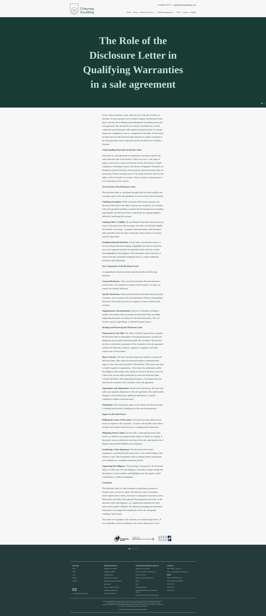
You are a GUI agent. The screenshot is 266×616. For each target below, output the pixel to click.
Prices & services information (175, 581)
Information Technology (111, 590)
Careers (74, 581)
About (135, 12)
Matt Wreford (144, 609)
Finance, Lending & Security (111, 587)
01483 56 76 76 (164, 5)
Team (179, 12)
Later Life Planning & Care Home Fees (145, 571)
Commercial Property (110, 571)
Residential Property (141, 587)
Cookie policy (170, 590)
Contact (185, 12)
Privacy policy (171, 584)
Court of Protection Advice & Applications (147, 595)
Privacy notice (171, 587)
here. (162, 604)
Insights (193, 12)
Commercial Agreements (110, 568)
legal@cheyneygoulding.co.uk (185, 5)
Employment (107, 584)
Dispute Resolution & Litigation (112, 581)
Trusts (137, 581)
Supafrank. (131, 609)
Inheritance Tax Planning (142, 568)
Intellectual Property (110, 593)
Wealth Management (164, 12)
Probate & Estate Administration (144, 578)
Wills (137, 584)
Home (129, 12)
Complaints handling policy (174, 577)
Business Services (146, 12)
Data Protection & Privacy (111, 578)
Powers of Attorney (140, 575)
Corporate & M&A (108, 575)
